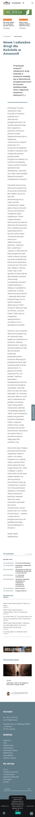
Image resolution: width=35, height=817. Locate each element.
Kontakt (6, 782)
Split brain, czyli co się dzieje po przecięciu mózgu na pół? (17, 683)
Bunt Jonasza (20, 588)
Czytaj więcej (28, 554)
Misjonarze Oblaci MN (11, 777)
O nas (5, 769)
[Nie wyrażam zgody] (24, 805)
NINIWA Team (7, 19)
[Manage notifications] (4, 813)
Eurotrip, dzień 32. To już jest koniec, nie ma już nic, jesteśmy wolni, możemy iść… (9, 26)
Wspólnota (7, 740)
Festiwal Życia (8, 748)
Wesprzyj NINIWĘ (33, 412)
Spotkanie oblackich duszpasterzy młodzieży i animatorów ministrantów (22, 582)
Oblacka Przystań (9, 758)
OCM (5, 743)
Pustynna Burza (20, 591)
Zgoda (18, 813)
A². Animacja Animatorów (19, 576)
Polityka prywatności (10, 772)
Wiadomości (18, 36)
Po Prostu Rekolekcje (22, 563)
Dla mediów (7, 779)
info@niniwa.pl (12, 720)
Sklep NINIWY (8, 755)
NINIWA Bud (7, 753)
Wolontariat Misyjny (10, 750)
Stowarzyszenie (8, 774)
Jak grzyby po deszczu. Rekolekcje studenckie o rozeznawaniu (23, 571)
